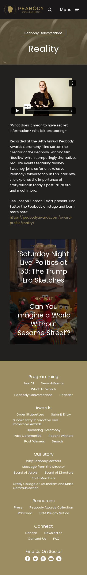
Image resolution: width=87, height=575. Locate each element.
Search (57, 441)
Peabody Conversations (43, 33)
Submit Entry (61, 414)
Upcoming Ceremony (43, 430)
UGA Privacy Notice (54, 513)
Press (18, 507)
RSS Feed (25, 513)
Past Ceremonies (27, 435)
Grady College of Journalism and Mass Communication (43, 486)
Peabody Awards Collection (51, 507)
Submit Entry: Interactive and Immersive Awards (35, 422)
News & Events (52, 383)
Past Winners (34, 441)
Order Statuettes (30, 414)
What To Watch (43, 389)
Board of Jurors (26, 472)
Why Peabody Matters (43, 461)
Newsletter (53, 533)
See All (28, 383)
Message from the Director (43, 466)
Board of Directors (59, 472)
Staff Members (43, 478)
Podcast (66, 395)
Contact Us (37, 538)
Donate (31, 533)
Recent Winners (61, 435)
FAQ (56, 538)
